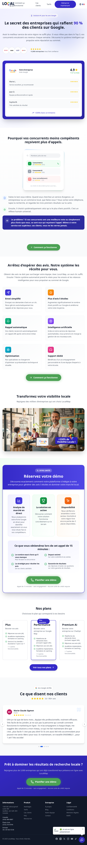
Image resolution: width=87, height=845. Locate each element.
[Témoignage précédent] (2, 720)
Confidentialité (72, 798)
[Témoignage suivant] (84, 720)
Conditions (70, 801)
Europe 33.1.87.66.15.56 (8, 820)
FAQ (25, 807)
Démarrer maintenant (65, 4)
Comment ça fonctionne (19, 4)
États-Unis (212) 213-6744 (8, 815)
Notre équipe (50, 804)
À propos (48, 798)
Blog (46, 801)
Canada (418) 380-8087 (8, 810)
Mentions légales (73, 804)
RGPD (68, 807)
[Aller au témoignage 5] (48, 738)
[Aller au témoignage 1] (38, 738)
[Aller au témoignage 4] (46, 738)
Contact (48, 807)
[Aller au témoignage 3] (43, 738)
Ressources (28, 810)
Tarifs (49, 4)
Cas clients (38, 4)
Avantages (27, 798)
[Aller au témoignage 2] (40, 738)
